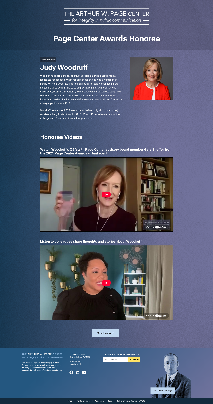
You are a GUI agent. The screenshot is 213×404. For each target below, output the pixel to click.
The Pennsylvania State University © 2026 (131, 401)
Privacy (70, 401)
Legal (110, 401)
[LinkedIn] (77, 373)
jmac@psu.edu (75, 364)
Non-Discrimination (83, 401)
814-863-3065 (75, 361)
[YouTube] (84, 373)
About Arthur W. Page (162, 390)
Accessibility (99, 401)
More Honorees (105, 333)
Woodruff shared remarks (96, 114)
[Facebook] (71, 373)
